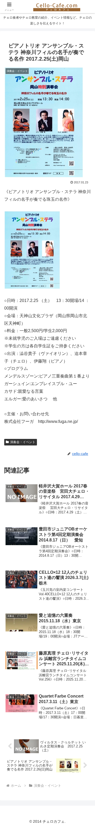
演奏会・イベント (22, 442)
